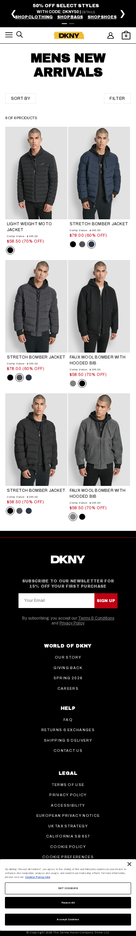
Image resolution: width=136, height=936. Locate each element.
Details (90, 12)
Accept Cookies (68, 919)
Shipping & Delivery (68, 740)
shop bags (72, 17)
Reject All (68, 902)
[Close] (129, 864)
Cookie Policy (68, 847)
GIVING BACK (68, 668)
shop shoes (104, 17)
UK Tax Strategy (68, 826)
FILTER (117, 98)
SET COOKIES (68, 888)
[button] (9, 36)
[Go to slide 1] (64, 23)
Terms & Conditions (96, 618)
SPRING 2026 (68, 678)
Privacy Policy (72, 623)
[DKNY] (68, 35)
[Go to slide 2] (71, 23)
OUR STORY (68, 657)
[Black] (10, 250)
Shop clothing (36, 17)
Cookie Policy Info (37, 877)
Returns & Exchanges (68, 730)
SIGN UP (106, 601)
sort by (20, 98)
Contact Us (68, 750)
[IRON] (82, 244)
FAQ (68, 720)
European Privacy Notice (68, 815)
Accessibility (68, 805)
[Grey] (73, 383)
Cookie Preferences (68, 857)
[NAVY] (91, 244)
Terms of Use (68, 785)
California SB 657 (68, 836)
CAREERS (68, 688)
